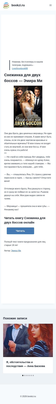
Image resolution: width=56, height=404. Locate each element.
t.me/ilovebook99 (20, 68)
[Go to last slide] (7, 348)
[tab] (22, 375)
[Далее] (48, 348)
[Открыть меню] (50, 5)
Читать (20, 230)
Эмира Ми (16, 251)
